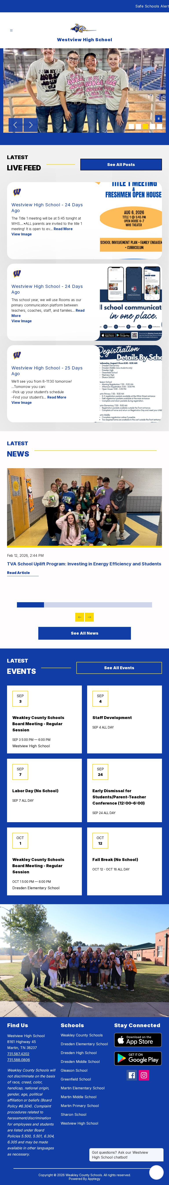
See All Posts (121, 164)
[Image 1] (131, 126)
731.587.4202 (18, 1054)
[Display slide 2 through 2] (57, 604)
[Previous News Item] (79, 617)
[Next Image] (31, 125)
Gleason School (74, 1070)
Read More (63, 229)
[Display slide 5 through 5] (138, 604)
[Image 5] (159, 126)
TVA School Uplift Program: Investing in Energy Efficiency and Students (84, 563)
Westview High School (79, 1123)
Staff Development (112, 717)
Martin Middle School (78, 1097)
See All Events (119, 667)
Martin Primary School (80, 1105)
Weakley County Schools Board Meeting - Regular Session (38, 723)
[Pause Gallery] (158, 119)
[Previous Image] (16, 125)
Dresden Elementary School (84, 1044)
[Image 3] (145, 126)
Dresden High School (79, 1053)
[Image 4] (152, 126)
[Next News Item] (89, 617)
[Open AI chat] (156, 1172)
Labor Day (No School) (35, 790)
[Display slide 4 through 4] (111, 604)
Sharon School (73, 1114)
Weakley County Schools (82, 1035)
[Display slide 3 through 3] (84, 604)
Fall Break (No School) (115, 859)
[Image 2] (138, 126)
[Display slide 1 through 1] (30, 604)
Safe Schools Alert (152, 6)
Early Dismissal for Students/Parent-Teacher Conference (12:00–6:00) (119, 796)
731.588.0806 (18, 1060)
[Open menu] (11, 30)
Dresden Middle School (80, 1061)
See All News (84, 633)
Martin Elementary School (83, 1088)
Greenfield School (76, 1079)
